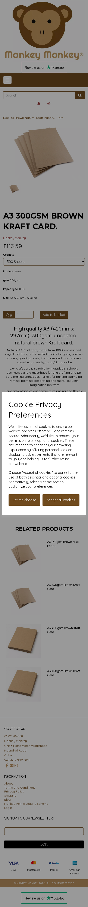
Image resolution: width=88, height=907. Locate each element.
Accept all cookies (61, 500)
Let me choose (24, 500)
